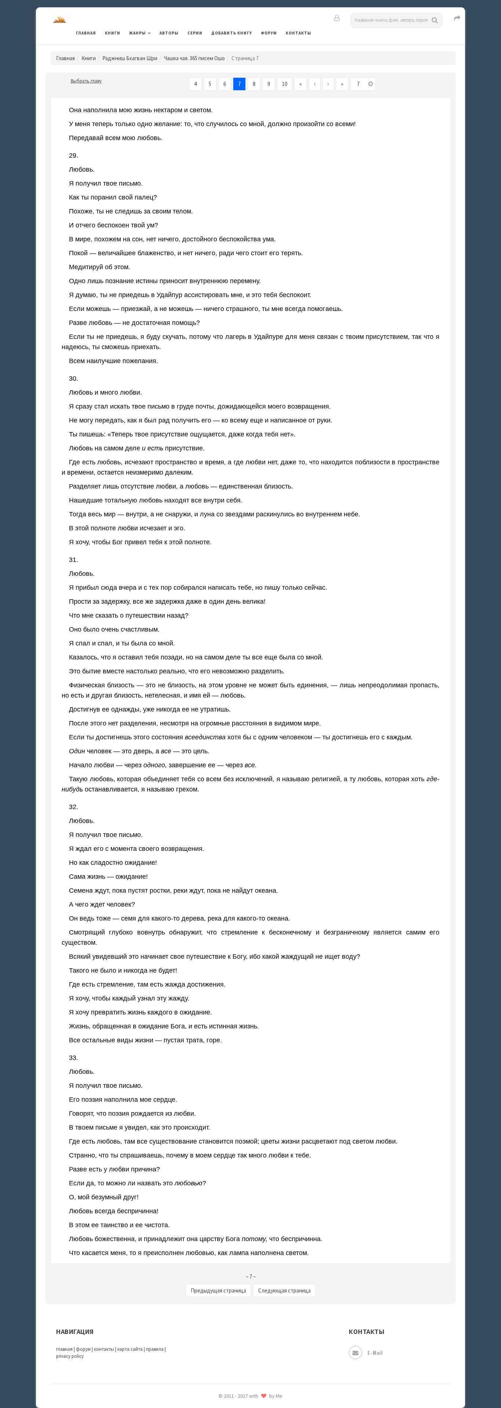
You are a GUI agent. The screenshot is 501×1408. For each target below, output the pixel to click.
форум (83, 1349)
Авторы (169, 33)
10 (284, 83)
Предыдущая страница (218, 1290)
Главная (86, 33)
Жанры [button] (137, 33)
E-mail (375, 1352)
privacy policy (70, 1356)
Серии (194, 33)
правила (155, 1349)
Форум (269, 33)
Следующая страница (284, 1290)
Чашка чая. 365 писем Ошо (194, 58)
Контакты (298, 33)
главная (64, 1349)
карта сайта (130, 1349)
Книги (112, 33)
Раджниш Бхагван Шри (129, 58)
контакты (104, 1349)
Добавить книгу (231, 33)
